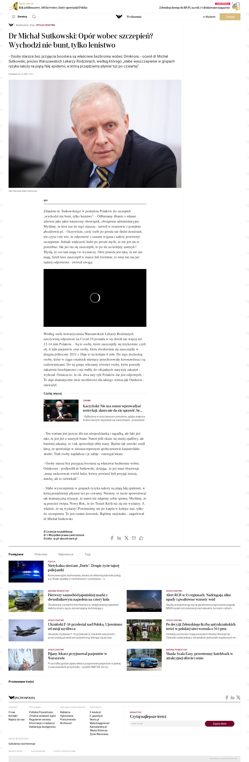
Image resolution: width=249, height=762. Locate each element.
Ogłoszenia (66, 715)
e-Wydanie (209, 16)
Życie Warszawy (99, 734)
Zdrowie (87, 401)
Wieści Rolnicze (99, 730)
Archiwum (66, 723)
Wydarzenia (134, 17)
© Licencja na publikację (58, 531)
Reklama (65, 712)
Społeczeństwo (45, 25)
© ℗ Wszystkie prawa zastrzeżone (64, 535)
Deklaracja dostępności (42, 726)
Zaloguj (230, 16)
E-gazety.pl (96, 715)
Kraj (32, 25)
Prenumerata (68, 719)
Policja (51, 562)
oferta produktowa (65, 751)
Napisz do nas (17, 719)
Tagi (87, 554)
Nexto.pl (94, 719)
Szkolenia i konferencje (22, 743)
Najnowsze (66, 554)
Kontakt (13, 715)
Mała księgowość (100, 723)
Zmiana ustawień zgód (42, 715)
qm (46, 200)
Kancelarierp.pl (98, 726)
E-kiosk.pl (95, 712)
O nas (12, 712)
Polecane (41, 554)
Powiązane (16, 554)
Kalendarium (38, 751)
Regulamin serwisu (40, 719)
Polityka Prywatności (41, 712)
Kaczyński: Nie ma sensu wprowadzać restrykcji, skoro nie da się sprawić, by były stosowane (112, 408)
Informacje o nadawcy (42, 723)
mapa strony (16, 751)
